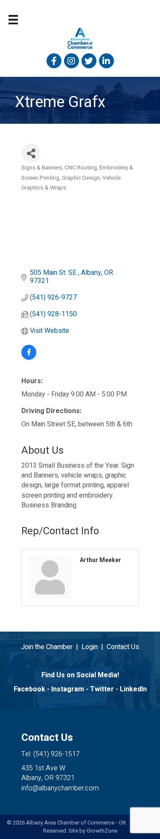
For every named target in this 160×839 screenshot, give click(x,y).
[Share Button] (31, 153)
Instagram (67, 689)
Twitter (102, 689)
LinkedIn (133, 689)
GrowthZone (102, 831)
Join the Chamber (47, 647)
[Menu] (13, 20)
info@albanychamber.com (60, 788)
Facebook (29, 689)
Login (89, 647)
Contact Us (123, 647)
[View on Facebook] (28, 357)
